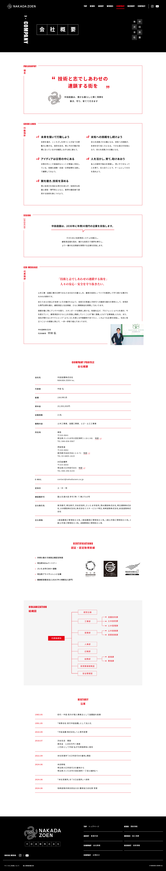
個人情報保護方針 (28, 865)
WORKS (110, 6)
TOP (85, 6)
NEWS (92, 6)
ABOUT (101, 6)
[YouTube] (157, 6)
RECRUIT (131, 6)
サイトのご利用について (11, 865)
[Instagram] (152, 6)
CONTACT (141, 6)
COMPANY (120, 6)
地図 (97, 438)
